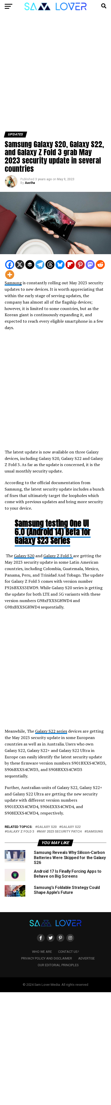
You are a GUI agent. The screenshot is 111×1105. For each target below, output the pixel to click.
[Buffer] (29, 264)
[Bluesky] (60, 264)
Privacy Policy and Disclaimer (46, 958)
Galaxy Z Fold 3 (58, 556)
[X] (19, 264)
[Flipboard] (70, 264)
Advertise (86, 958)
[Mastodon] (90, 264)
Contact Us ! (68, 952)
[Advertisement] (55, 74)
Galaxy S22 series (51, 731)
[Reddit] (100, 264)
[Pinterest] (80, 264)
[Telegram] (39, 264)
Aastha (30, 183)
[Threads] (49, 264)
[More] (9, 274)
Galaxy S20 (24, 556)
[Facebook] (9, 264)
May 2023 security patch (60, 831)
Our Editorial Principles (58, 965)
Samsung (13, 283)
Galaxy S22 (71, 827)
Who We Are (42, 952)
